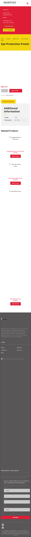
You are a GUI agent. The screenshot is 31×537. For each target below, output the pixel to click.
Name (5, 487)
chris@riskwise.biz (7, 14)
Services (19, 350)
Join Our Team (9, 26)
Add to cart (14, 90)
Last (5, 504)
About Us (19, 347)
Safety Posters (9, 95)
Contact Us (4, 350)
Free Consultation (9, 30)
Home (2, 38)
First (5, 498)
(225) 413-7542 (6, 13)
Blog (2, 352)
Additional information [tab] (8, 101)
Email (6, 506)
